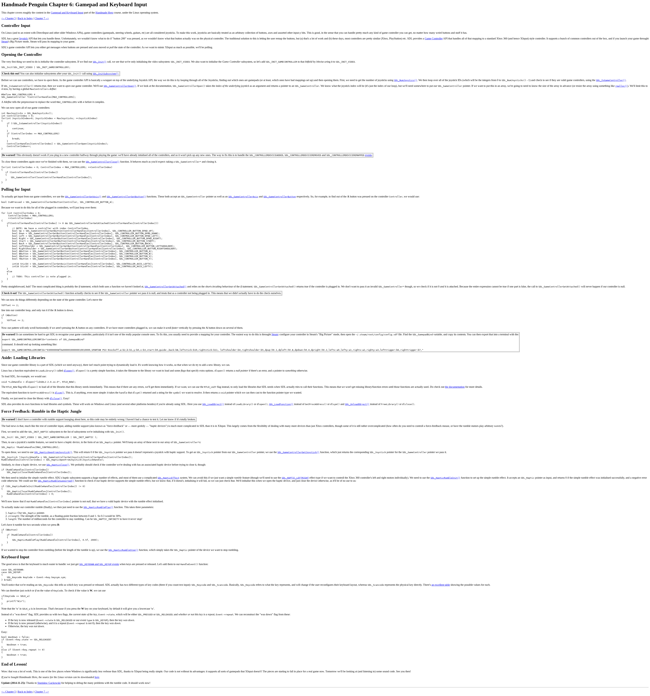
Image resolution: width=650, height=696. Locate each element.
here (97, 677)
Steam (4, 41)
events (368, 155)
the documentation (455, 386)
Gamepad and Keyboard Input (67, 12)
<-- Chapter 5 (8, 18)
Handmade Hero (104, 12)
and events (99, 564)
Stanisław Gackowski (49, 682)
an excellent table (440, 584)
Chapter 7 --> (42, 18)
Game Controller (434, 38)
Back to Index (25, 18)
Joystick (23, 38)
